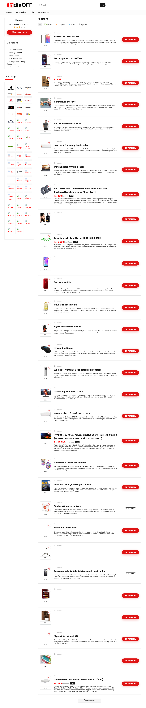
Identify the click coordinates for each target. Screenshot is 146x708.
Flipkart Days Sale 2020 (66, 636)
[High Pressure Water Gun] (45, 327)
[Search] (103, 5)
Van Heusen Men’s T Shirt (67, 123)
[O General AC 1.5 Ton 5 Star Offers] (45, 414)
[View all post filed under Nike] (11, 171)
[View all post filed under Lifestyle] (28, 155)
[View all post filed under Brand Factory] (28, 107)
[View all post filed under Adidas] (11, 88)
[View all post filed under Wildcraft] (11, 222)
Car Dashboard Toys (65, 101)
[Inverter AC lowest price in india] (45, 146)
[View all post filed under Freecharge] (28, 129)
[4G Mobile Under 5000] (45, 529)
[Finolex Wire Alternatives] (45, 507)
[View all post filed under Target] (28, 206)
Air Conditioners (15, 50)
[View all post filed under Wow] (28, 222)
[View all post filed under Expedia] (11, 121)
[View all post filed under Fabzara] (19, 121)
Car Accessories (15, 58)
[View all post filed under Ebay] (28, 114)
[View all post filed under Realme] (19, 197)
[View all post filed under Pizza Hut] (11, 197)
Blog (33, 12)
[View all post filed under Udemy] (19, 214)
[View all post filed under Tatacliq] (11, 214)
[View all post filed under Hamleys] (11, 137)
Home (9, 12)
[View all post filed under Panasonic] (11, 179)
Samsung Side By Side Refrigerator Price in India (79, 571)
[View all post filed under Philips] (19, 187)
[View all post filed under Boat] (11, 107)
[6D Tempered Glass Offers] (45, 59)
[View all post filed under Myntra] (19, 163)
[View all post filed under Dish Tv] (19, 114)
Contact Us (43, 12)
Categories (20, 12)
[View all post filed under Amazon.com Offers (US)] (11, 94)
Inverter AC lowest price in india (71, 145)
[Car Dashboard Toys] (45, 103)
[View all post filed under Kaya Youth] (28, 146)
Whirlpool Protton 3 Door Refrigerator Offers (77, 369)
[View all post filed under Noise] (19, 171)
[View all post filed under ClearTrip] (11, 114)
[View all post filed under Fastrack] (28, 121)
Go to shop (20, 32)
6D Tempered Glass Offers (68, 58)
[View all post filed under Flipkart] (19, 129)
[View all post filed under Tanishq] (19, 206)
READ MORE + (130, 509)
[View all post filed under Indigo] (19, 146)
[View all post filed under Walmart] (28, 214)
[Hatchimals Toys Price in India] (45, 464)
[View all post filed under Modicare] (11, 163)
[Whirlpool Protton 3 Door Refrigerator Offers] (45, 371)
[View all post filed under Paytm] (19, 179)
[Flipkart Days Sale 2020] (45, 637)
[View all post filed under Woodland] (19, 222)
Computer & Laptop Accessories (16, 62)
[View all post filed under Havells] (19, 137)
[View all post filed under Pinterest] (28, 187)
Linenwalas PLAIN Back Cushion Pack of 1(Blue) (78, 679)
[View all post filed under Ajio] (19, 88)
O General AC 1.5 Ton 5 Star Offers (72, 413)
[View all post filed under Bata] (28, 94)
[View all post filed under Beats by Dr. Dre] (11, 100)
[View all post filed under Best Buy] (19, 100)
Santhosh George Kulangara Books (72, 484)
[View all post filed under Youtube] (11, 230)
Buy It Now (130, 39)
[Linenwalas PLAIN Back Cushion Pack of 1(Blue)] (45, 681)
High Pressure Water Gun (67, 326)
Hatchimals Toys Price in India (70, 462)
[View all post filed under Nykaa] (28, 171)
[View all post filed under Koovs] (11, 155)
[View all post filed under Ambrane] (19, 94)
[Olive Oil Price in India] (45, 306)
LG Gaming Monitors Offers (68, 391)
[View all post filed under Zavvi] (19, 230)
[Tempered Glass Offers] (45, 38)
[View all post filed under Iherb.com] (11, 146)
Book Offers (14, 55)
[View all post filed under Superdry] (11, 206)
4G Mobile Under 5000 (65, 527)
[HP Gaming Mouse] (45, 349)
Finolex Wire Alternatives (67, 506)
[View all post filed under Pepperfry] (28, 179)
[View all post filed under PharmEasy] (11, 187)
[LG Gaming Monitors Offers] (45, 393)
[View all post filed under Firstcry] (11, 129)
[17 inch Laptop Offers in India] (45, 168)
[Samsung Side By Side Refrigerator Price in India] (45, 572)
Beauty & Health (15, 52)
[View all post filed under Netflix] (28, 163)
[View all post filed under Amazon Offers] (28, 88)
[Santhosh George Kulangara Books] (45, 485)
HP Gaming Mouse (63, 348)
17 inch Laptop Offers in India (69, 167)
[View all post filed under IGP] (28, 137)
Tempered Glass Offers (66, 36)
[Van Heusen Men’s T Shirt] (45, 124)
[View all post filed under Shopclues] (28, 197)
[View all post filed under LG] (19, 155)
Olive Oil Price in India (65, 304)
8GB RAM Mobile (62, 282)
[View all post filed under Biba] (28, 100)
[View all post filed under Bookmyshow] (19, 107)
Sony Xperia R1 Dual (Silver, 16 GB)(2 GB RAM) (77, 238)
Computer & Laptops (17, 67)
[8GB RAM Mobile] (45, 283)
